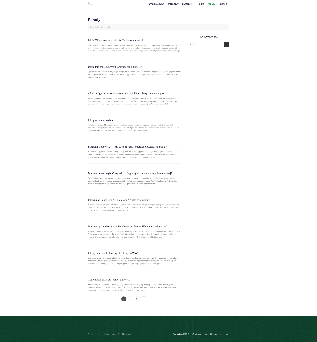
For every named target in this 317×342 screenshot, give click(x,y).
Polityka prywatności (112, 334)
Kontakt (98, 334)
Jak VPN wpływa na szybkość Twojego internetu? (115, 40)
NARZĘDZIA (187, 4)
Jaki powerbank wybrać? (101, 120)
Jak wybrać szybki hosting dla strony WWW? (113, 252)
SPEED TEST (173, 4)
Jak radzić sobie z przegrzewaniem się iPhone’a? (115, 66)
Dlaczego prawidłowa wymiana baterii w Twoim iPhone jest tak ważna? (127, 226)
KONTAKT (223, 4)
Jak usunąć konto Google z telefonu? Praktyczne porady (119, 199)
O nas (90, 334)
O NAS (201, 4)
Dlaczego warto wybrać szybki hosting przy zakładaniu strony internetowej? (130, 173)
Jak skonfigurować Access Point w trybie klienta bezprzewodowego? (126, 93)
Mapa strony (127, 334)
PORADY (211, 4)
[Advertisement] (209, 68)
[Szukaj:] (209, 44)
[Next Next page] (143, 298)
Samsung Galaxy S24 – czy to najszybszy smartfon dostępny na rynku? (127, 146)
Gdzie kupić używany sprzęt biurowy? (109, 279)
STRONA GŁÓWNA (156, 4)
